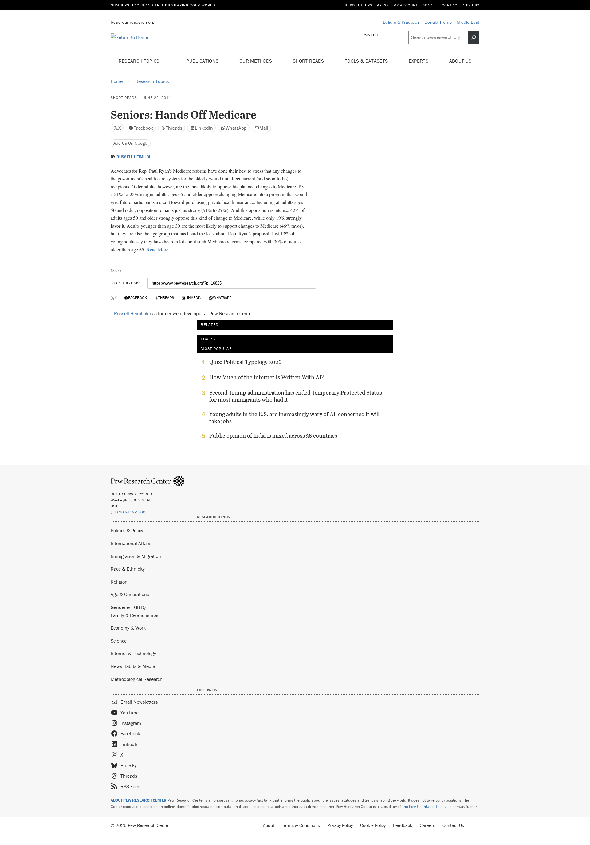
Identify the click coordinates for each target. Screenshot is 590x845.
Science (119, 641)
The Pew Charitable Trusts (424, 806)
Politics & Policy (127, 530)
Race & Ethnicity (128, 569)
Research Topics (140, 61)
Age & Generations (130, 594)
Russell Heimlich (133, 157)
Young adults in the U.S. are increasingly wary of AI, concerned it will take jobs (294, 418)
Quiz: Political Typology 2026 (245, 362)
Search (371, 34)
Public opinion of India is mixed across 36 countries (273, 435)
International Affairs (131, 543)
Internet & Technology (133, 653)
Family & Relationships (134, 615)
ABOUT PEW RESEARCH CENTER (139, 800)
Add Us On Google (130, 143)
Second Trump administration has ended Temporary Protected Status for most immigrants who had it (295, 396)
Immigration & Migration (136, 556)
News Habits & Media (133, 666)
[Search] (473, 37)
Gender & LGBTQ (128, 607)
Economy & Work (128, 628)
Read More (157, 249)
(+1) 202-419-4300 (128, 512)
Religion (119, 582)
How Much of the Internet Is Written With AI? (266, 377)
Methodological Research (137, 679)
